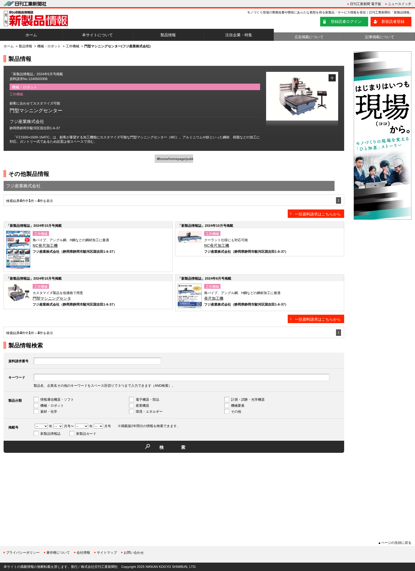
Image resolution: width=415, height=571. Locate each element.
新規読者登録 (392, 21)
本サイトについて (97, 35)
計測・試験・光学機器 (248, 399)
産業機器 (142, 405)
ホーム (31, 35)
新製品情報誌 (50, 434)
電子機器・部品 (147, 399)
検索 (181, 447)
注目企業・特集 (238, 35)
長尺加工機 (213, 298)
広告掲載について (309, 37)
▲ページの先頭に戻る (394, 543)
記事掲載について (379, 37)
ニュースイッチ (399, 4)
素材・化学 (48, 411)
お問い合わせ (134, 552)
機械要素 (237, 405)
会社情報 (83, 552)
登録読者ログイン (346, 21)
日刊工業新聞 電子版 (365, 4)
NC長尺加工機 (45, 246)
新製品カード (86, 434)
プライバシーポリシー (23, 552)
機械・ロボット (49, 46)
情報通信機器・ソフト (57, 399)
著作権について (58, 552)
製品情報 (168, 35)
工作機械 (72, 46)
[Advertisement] (40, 490)
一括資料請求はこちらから (318, 214)
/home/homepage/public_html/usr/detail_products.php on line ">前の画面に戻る (175, 160)
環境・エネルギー (149, 411)
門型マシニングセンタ (52, 298)
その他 (236, 411)
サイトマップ (107, 552)
